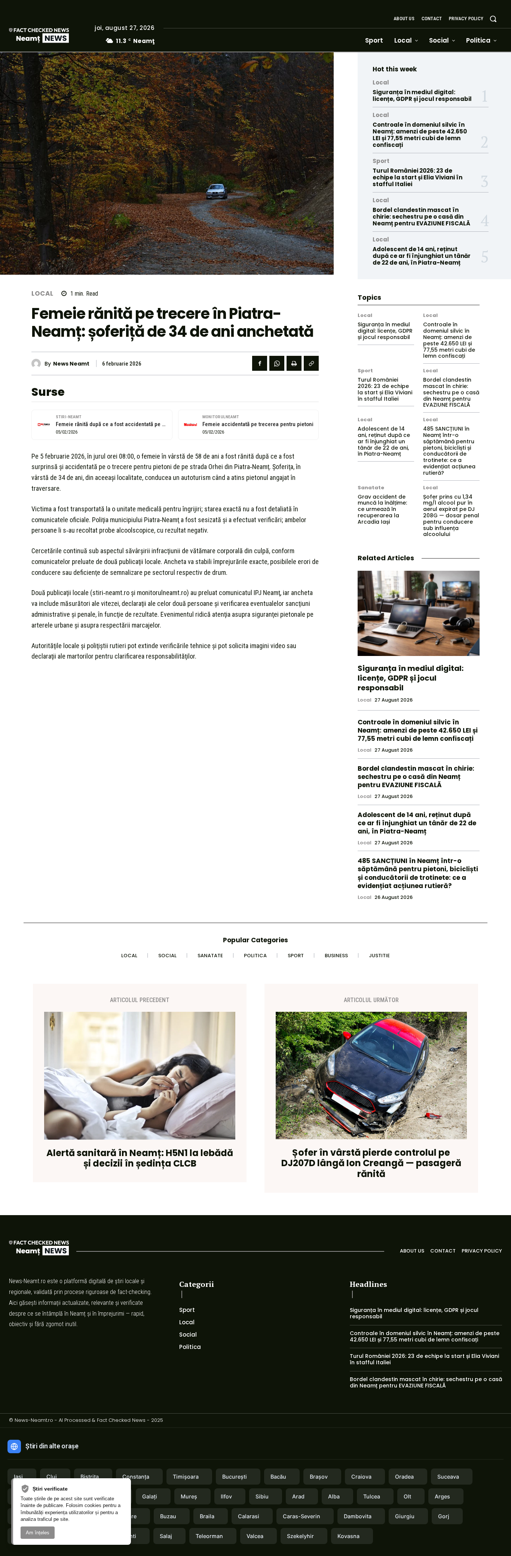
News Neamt (71, 364)
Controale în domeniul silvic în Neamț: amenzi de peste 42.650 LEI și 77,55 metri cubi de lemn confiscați (420, 135)
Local (42, 293)
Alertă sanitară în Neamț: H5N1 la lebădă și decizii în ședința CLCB (139, 1159)
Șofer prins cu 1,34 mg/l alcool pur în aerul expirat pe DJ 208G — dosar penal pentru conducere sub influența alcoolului (451, 515)
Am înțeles (37, 1532)
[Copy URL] (311, 363)
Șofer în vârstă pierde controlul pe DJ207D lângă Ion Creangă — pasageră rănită (371, 1163)
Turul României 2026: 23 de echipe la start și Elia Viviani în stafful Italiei (417, 177)
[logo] (50, 36)
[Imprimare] (294, 363)
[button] (493, 19)
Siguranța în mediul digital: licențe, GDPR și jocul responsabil (422, 95)
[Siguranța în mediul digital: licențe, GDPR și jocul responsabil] (419, 613)
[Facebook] (259, 363)
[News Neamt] (38, 363)
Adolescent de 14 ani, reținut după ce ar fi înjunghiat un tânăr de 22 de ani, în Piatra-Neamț (422, 255)
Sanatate (371, 487)
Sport (381, 161)
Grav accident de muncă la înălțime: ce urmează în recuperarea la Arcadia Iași (382, 509)
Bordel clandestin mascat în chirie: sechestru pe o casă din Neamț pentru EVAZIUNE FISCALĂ (421, 216)
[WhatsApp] (276, 363)
